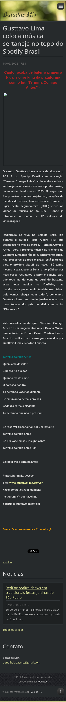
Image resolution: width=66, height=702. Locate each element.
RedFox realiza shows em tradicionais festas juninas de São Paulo (30, 592)
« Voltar (7, 562)
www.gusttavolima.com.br (26, 482)
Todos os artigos (13, 629)
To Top (60, 691)
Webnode (42, 681)
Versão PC (36, 692)
